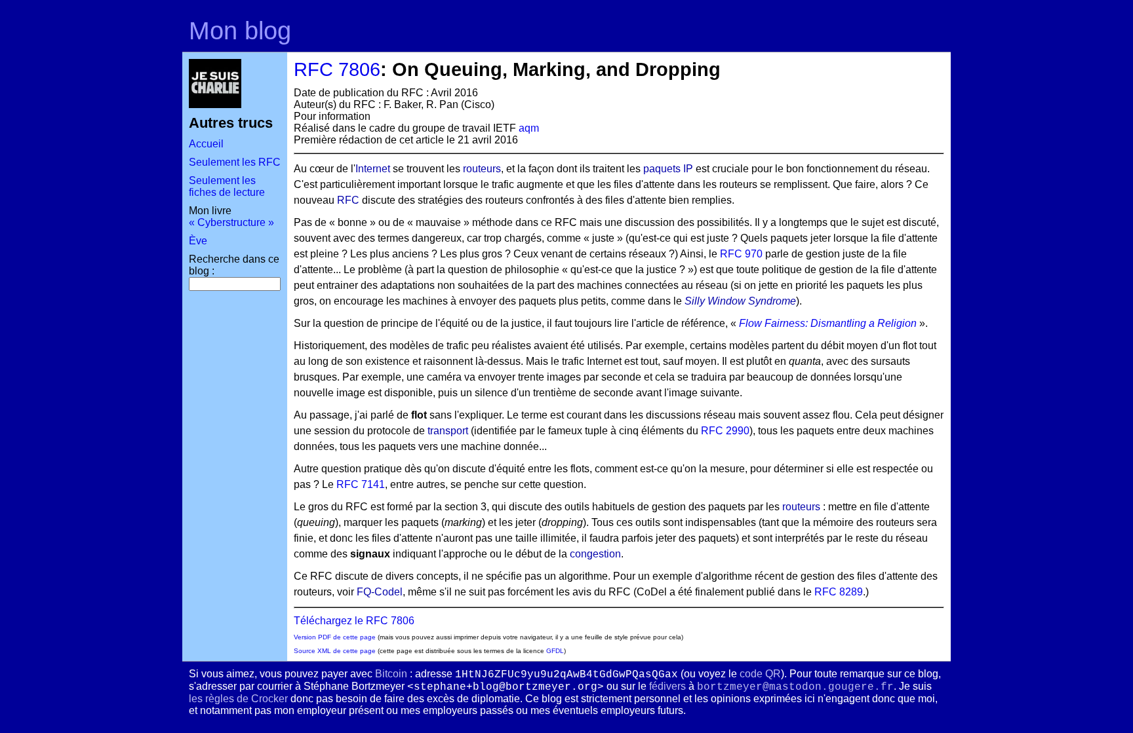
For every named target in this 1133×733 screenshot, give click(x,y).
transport (447, 430)
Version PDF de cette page (335, 637)
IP (688, 168)
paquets (662, 168)
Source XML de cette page (335, 650)
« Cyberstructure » (231, 222)
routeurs (482, 168)
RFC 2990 (725, 430)
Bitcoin (391, 673)
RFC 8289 (838, 591)
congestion (595, 553)
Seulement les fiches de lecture (227, 186)
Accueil (206, 143)
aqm (529, 128)
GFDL (555, 650)
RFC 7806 (337, 69)
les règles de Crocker (238, 698)
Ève (198, 240)
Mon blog (240, 30)
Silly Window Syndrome (740, 301)
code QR (760, 673)
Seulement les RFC (235, 162)
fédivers (667, 686)
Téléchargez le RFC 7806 (354, 620)
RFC (348, 200)
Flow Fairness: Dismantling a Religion (828, 323)
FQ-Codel (380, 591)
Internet (372, 168)
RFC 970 (741, 253)
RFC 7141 (360, 484)
